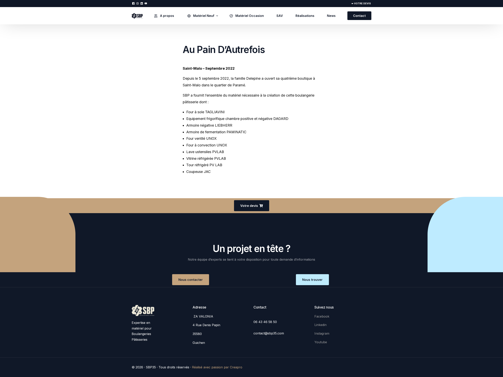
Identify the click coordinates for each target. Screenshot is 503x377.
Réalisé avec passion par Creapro (217, 367)
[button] (251, 205)
